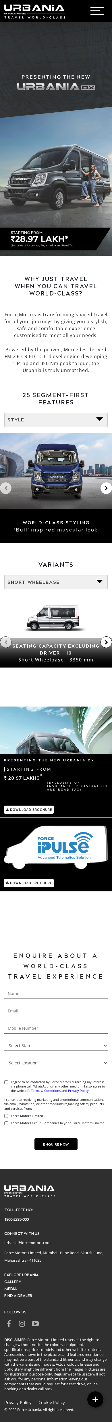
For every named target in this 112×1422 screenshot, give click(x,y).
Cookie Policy (51, 1402)
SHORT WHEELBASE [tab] (33, 581)
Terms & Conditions (46, 1090)
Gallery (12, 1281)
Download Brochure (30, 809)
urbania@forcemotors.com (27, 1242)
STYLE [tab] (15, 419)
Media (10, 1288)
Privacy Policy (79, 1090)
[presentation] (5, 488)
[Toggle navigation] (104, 12)
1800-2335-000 (16, 1219)
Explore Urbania (21, 1275)
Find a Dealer (18, 1295)
